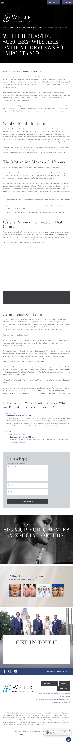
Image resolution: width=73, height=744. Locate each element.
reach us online (14, 391)
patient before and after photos (23, 393)
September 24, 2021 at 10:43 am (18, 416)
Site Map (50, 671)
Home (5, 27)
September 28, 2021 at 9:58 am (22, 437)
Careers (64, 683)
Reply (8, 431)
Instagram (53, 393)
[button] (3, 2)
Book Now (63, 688)
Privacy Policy (63, 671)
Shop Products (49, 683)
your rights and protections (55, 700)
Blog (11, 27)
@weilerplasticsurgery (22, 579)
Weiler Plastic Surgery (33, 72)
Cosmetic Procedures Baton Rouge (29, 27)
